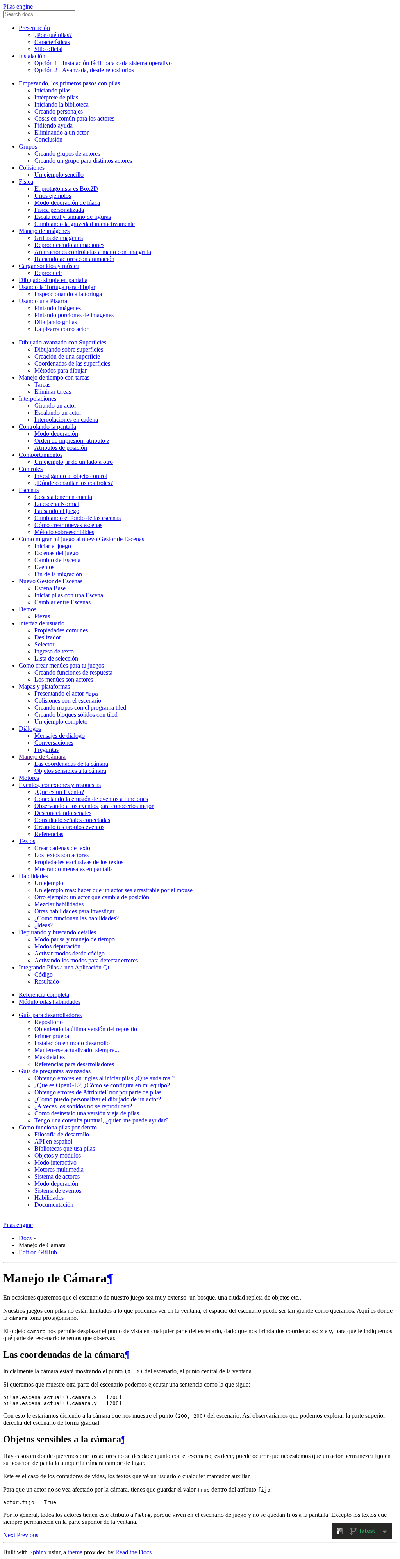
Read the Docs (133, 1552)
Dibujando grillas (55, 322)
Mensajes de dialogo (59, 735)
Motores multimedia (59, 1169)
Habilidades (33, 876)
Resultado (46, 981)
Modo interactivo (55, 1162)
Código (43, 974)
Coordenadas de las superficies (72, 363)
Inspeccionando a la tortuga (68, 294)
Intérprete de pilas (56, 97)
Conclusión (48, 139)
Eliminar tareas (52, 391)
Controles (31, 468)
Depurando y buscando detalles (57, 932)
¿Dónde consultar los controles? (73, 482)
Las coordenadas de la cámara (71, 763)
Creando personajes (58, 111)
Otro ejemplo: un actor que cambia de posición (91, 897)
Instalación (32, 56)
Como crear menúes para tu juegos (61, 665)
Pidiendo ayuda (53, 125)
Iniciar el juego (52, 546)
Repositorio (48, 1022)
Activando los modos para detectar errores (86, 960)
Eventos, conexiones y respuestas (60, 784)
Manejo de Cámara (42, 756)
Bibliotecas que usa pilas (64, 1148)
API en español (53, 1141)
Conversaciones (53, 742)
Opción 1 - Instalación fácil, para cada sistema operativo (103, 63)
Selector (44, 644)
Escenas (29, 490)
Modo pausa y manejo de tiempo (74, 939)
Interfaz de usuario (41, 623)
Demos (27, 609)
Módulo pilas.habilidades (49, 1001)
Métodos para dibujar (60, 370)
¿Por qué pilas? (53, 35)
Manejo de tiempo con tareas (54, 377)
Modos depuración (57, 946)
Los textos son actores (61, 855)
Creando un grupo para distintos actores (83, 160)
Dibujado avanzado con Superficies (62, 342)
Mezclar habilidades (59, 904)
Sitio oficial (48, 49)
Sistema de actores (57, 1176)
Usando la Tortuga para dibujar (57, 287)
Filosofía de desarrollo (61, 1134)
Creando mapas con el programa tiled (80, 707)
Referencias (48, 834)
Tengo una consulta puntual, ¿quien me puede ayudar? (101, 1120)
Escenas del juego (56, 553)
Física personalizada (59, 209)
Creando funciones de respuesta (73, 672)
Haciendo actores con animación (74, 259)
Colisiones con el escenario (67, 700)
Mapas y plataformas (44, 686)
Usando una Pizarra (43, 301)
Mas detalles (49, 1057)
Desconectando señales (62, 813)
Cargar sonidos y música (49, 266)
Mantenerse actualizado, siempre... (76, 1050)
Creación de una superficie (67, 356)
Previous (27, 1535)
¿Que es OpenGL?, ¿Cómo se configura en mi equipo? (102, 1085)
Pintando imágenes (57, 308)
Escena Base (50, 588)
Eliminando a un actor (61, 132)
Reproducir (48, 273)
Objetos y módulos (57, 1155)
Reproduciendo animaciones (69, 244)
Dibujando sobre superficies (68, 349)
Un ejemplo (48, 883)
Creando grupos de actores (67, 153)
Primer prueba (51, 1036)
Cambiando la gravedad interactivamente (84, 223)
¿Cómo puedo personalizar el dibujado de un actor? (97, 1099)
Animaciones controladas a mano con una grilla (92, 252)
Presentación (34, 28)
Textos (27, 841)
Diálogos (30, 728)
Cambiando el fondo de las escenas (77, 518)
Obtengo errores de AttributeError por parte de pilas (97, 1092)
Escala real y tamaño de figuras (72, 216)
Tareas (42, 384)
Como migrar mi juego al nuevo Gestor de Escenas (81, 539)
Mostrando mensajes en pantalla (73, 869)
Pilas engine (18, 6)
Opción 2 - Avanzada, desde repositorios (84, 70)
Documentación (53, 1204)
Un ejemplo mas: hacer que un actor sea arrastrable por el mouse (113, 890)
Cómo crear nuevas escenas (68, 525)
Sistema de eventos (57, 1190)
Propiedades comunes (61, 630)
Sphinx (38, 1552)
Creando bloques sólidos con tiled (76, 714)
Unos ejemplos (52, 195)
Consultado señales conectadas (72, 820)
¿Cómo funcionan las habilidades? (76, 918)
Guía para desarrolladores (50, 1015)
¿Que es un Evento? (59, 791)
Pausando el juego (56, 511)
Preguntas (46, 749)
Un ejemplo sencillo (59, 174)
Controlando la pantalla (47, 426)
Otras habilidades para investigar (74, 911)
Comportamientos (40, 454)
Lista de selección (56, 658)
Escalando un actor (57, 412)
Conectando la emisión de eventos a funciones (91, 798)
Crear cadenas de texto (62, 848)
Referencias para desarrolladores (74, 1064)
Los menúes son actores (63, 679)
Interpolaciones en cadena (66, 419)
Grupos (28, 146)
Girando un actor (55, 405)
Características (52, 42)
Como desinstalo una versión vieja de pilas (86, 1113)
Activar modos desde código (69, 953)
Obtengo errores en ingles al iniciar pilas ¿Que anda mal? (104, 1078)
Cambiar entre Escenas (62, 602)
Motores (29, 777)
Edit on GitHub (38, 1252)
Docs (25, 1238)
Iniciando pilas (52, 90)
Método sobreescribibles (64, 532)
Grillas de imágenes (58, 237)
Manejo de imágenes (44, 230)
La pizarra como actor (61, 329)
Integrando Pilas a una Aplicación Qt (64, 967)
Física (26, 181)
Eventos (44, 567)
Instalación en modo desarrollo (72, 1043)
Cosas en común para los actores (74, 118)
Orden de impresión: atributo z (71, 440)
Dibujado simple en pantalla (53, 280)
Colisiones (32, 167)
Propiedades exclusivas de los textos (78, 862)
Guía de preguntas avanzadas (55, 1071)
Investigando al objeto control (70, 475)
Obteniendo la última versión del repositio (85, 1029)
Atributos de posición (60, 447)
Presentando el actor (66, 693)
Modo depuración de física (67, 202)
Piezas (42, 616)
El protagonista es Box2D (66, 188)
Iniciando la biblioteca (61, 104)
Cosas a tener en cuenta (63, 497)
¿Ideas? (43, 925)
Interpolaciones (37, 398)
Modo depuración (56, 433)
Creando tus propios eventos (69, 827)
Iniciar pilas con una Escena (68, 595)
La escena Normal (56, 504)
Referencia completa (44, 994)
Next (10, 1535)
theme (75, 1552)
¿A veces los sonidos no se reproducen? (83, 1106)
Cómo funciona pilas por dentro (58, 1127)
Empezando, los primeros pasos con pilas (69, 83)
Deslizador (47, 637)
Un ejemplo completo (61, 721)
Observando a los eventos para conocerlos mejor (94, 806)
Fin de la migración (58, 574)
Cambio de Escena (57, 560)
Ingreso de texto (54, 651)
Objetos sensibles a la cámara (70, 770)
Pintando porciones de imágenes (74, 315)
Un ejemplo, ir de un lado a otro (73, 461)
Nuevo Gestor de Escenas (50, 581)
